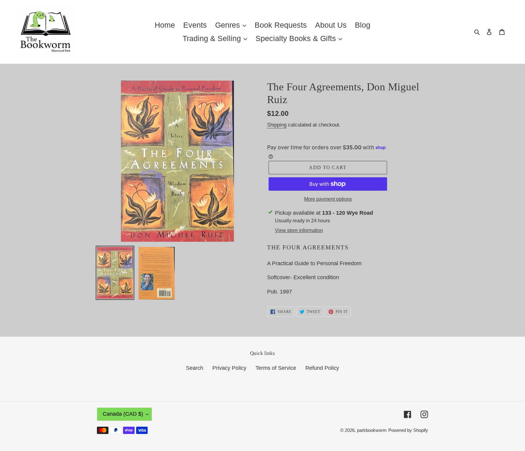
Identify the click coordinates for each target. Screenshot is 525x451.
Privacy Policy (229, 368)
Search (194, 368)
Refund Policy (322, 368)
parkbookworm (372, 430)
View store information (299, 230)
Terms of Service (276, 368)
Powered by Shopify (408, 430)
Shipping (277, 125)
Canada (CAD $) (123, 414)
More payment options (328, 199)
